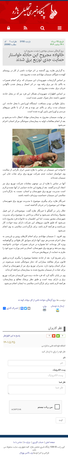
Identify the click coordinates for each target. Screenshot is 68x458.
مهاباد (27, 300)
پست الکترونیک (59, 370)
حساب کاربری (37, 442)
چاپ (44, 306)
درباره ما (27, 442)
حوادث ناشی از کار (38, 300)
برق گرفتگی (51, 300)
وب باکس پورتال (26, 453)
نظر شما (62, 382)
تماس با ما (17, 442)
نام (64, 357)
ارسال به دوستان (57, 306)
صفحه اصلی (50, 442)
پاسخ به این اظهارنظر (11, 336)
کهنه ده (21, 300)
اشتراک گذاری (12, 308)
